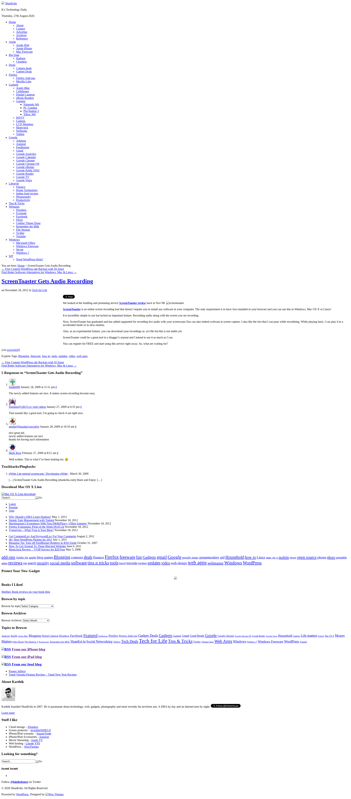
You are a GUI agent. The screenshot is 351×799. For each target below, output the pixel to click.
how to (46, 356)
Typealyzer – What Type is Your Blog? (31, 530)
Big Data (14, 55)
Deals (12, 64)
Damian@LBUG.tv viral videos (27, 406)
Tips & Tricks (16, 203)
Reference (22, 38)
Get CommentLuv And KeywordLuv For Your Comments (42, 536)
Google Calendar (26, 157)
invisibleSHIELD (41, 730)
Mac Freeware (24, 51)
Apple (12, 41)
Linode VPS (33, 743)
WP (11, 256)
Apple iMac (23, 88)
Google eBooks (25, 167)
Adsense (21, 140)
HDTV (20, 117)
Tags (11, 510)
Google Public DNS (27, 170)
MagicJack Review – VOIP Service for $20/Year (37, 549)
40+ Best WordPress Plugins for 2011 (30, 539)
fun (139, 557)
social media (60, 563)
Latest (12, 504)
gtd (222, 557)
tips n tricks (98, 562)
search (32, 563)
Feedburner (22, 147)
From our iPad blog (27, 657)
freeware (36, 356)
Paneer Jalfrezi (17, 671)
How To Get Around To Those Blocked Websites (37, 546)
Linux (261, 557)
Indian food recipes (27, 193)
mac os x (272, 557)
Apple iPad (22, 45)
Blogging (23, 356)
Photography (23, 196)
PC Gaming (30, 107)
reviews (15, 562)
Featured (90, 635)
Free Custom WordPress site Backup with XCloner (32, 268)
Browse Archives (11, 620)
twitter (142, 563)
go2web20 (13, 349)
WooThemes (31, 746)
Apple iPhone (24, 48)
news (293, 557)
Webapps (14, 206)
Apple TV (37, 740)
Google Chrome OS (27, 163)
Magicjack (22, 127)
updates (62, 356)
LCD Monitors (24, 124)
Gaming (20, 101)
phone (321, 557)
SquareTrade (44, 733)
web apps (82, 356)
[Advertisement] (32, 320)
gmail (162, 557)
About (19, 25)
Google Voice (24, 180)
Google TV (22, 177)
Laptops (20, 121)
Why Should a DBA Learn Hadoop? (30, 516)
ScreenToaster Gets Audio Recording (47, 281)
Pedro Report (18, 642)
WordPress (252, 562)
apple (32, 557)
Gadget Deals (24, 71)
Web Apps (223, 641)
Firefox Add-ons (25, 78)
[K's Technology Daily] (2, 3)
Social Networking (99, 641)
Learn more (8, 712)
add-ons (8, 557)
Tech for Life (39, 290)
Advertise (21, 32)
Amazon (44, 736)
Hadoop (20, 58)
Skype (19, 249)
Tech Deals (129, 641)
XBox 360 (29, 114)
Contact (20, 28)
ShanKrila (11, 3)
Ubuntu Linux (207, 642)
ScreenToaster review (132, 303)
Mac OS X (329, 636)
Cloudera (21, 61)
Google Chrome (25, 160)
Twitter (20, 233)
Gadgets (13, 84)
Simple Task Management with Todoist (31, 520)
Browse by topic (10, 606)
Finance (20, 186)
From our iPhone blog (28, 649)
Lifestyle (14, 183)
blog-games (45, 557)
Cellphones (22, 91)
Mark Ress (15, 453)
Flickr (19, 219)
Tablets (20, 134)
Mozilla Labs (23, 81)
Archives (21, 35)
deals (88, 557)
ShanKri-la (78, 641)
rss (25, 563)
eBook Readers (25, 97)
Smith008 (14, 387)
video (72, 356)
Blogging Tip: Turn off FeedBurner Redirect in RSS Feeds (42, 542)
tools (54, 356)
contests (77, 557)
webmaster (215, 563)
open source (307, 557)
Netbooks (21, 130)
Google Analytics (26, 153)
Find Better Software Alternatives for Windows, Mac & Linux (39, 272)
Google (13, 137)
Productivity (23, 200)
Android (21, 144)
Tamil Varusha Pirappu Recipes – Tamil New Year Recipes (43, 674)
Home (12, 22)
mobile (284, 557)
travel (122, 563)
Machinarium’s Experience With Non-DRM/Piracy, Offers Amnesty (48, 523)
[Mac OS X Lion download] (18, 494)
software (79, 562)
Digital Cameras (25, 94)
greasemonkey (209, 557)
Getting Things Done (28, 223)
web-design (179, 563)
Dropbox (21, 210)
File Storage (23, 229)
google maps (190, 557)
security (43, 563)
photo (331, 557)
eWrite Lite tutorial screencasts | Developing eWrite (38, 473)
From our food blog (27, 664)
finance (98, 557)
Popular (13, 507)
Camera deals (24, 68)
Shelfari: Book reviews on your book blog (25, 591)
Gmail (19, 150)
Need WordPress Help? (29, 259)
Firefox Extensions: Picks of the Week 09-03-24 (36, 526)
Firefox (13, 74)
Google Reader (25, 173)
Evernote (21, 213)
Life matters (309, 635)
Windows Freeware (27, 246)
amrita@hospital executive (24, 426)
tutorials (131, 563)
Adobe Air (22, 557)
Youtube (21, 236)
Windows (14, 239)
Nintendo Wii (31, 104)
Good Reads (197, 635)
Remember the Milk (27, 226)
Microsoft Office (25, 242)
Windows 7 (22, 252)
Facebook (21, 216)
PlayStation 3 (31, 111)
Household (234, 557)
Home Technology (27, 190)
